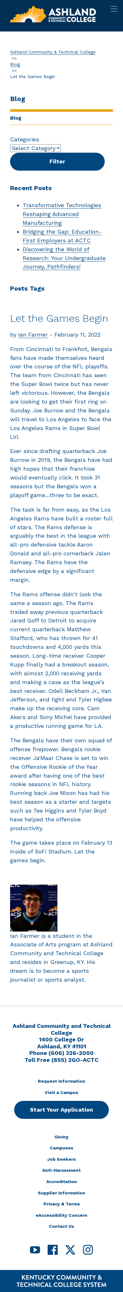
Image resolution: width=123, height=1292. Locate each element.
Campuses (61, 1147)
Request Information (61, 1081)
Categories (24, 139)
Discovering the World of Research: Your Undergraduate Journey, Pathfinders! (64, 258)
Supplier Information (61, 1192)
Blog (15, 64)
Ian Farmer (33, 334)
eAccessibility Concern (61, 1215)
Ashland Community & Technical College (53, 51)
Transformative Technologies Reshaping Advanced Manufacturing (62, 214)
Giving (61, 1136)
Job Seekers (61, 1159)
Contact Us (61, 1226)
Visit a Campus (61, 1092)
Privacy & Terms (62, 1203)
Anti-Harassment (61, 1170)
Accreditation (61, 1181)
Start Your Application (61, 1109)
